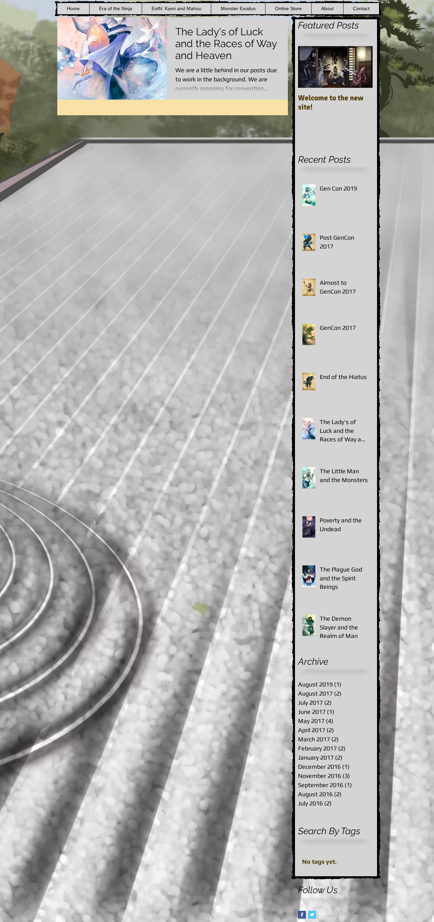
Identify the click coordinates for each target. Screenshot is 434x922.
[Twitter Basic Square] (312, 915)
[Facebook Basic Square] (302, 915)
